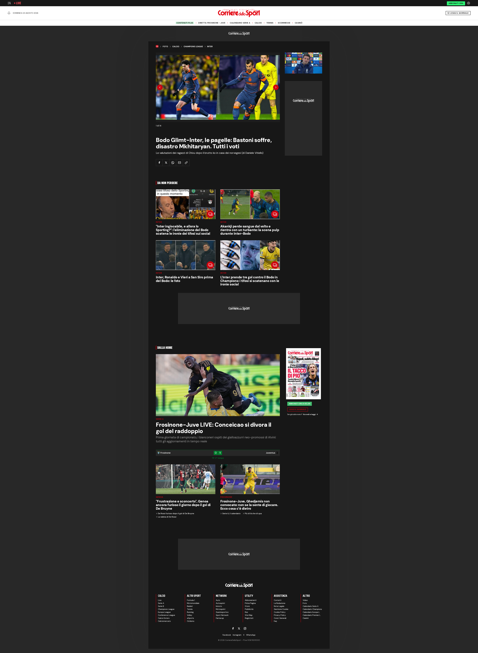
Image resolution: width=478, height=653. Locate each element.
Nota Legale (279, 606)
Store (247, 606)
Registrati (249, 618)
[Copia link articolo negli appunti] (186, 162)
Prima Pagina (250, 603)
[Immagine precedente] (160, 87)
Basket (190, 606)
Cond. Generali (280, 618)
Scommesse (284, 23)
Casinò (298, 23)
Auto (218, 600)
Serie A (160, 419)
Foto (165, 46)
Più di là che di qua (253, 513)
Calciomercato (164, 621)
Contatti (277, 600)
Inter (210, 46)
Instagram (237, 635)
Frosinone (226, 497)
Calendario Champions (312, 609)
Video (305, 600)
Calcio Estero (164, 618)
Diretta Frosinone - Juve (211, 23)
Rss (246, 612)
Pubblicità (249, 609)
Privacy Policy (280, 615)
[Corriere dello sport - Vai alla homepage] (239, 13)
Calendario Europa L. (311, 612)
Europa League (164, 612)
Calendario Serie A (240, 23)
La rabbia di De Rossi (167, 517)
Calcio (258, 23)
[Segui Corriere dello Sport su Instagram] (244, 628)
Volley (189, 615)
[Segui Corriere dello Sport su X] (239, 628)
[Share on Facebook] (159, 162)
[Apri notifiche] (8, 13)
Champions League (193, 46)
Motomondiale (193, 603)
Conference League (166, 615)
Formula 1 (191, 600)
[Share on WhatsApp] (172, 162)
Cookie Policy (279, 612)
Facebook (227, 635)
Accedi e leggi (309, 414)
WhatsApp (250, 635)
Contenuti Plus (184, 23)
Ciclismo (190, 621)
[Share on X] (166, 162)
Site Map (248, 615)
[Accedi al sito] (469, 3)
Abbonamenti (250, 600)
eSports (190, 618)
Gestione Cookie (281, 609)
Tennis (269, 23)
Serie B (161, 606)
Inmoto (219, 606)
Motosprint (220, 609)
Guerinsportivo (222, 612)
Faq (275, 621)
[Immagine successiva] (276, 87)
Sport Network (222, 615)
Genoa (159, 497)
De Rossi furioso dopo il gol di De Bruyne (176, 513)
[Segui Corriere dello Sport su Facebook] (233, 628)
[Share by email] (179, 162)
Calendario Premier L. (312, 615)
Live (18, 3)
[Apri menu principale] (9, 3)
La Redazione (279, 603)
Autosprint (220, 603)
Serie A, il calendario (231, 513)
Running (190, 612)
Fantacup (220, 618)
